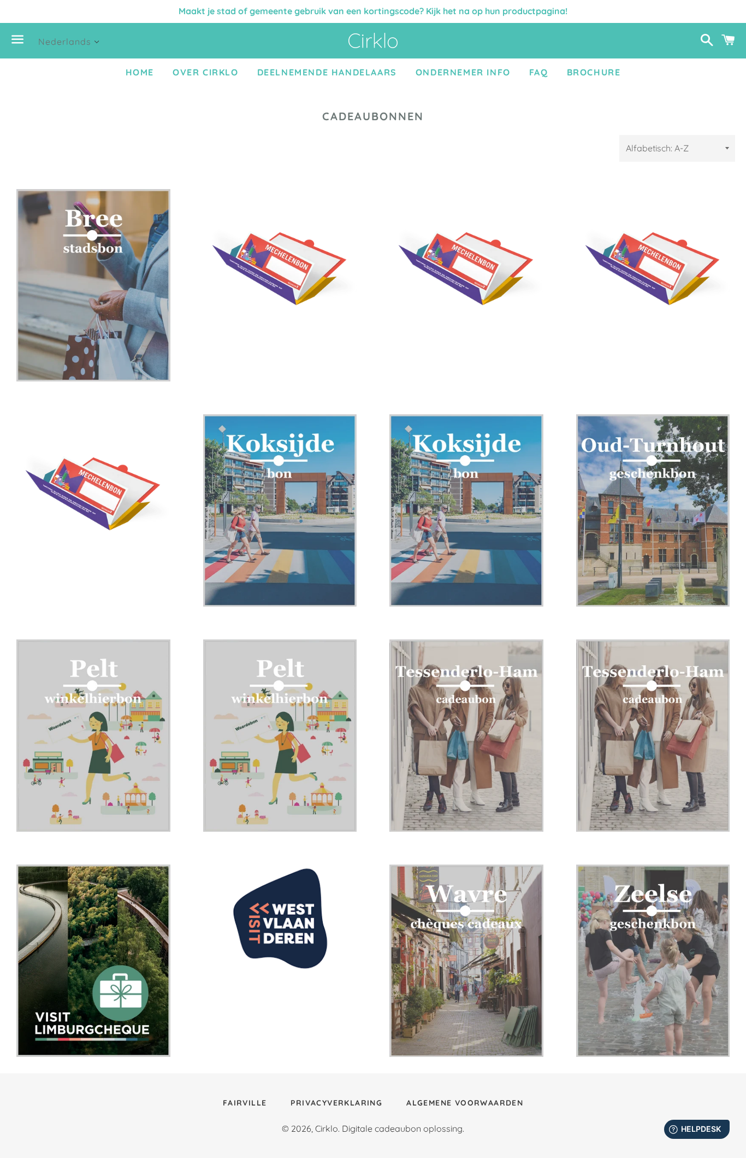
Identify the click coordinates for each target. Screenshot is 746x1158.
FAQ (538, 72)
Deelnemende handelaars (327, 72)
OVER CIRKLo (206, 72)
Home (140, 72)
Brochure (594, 72)
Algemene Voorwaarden (464, 1103)
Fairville (245, 1103)
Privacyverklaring (336, 1103)
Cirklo (326, 1128)
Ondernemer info (463, 72)
